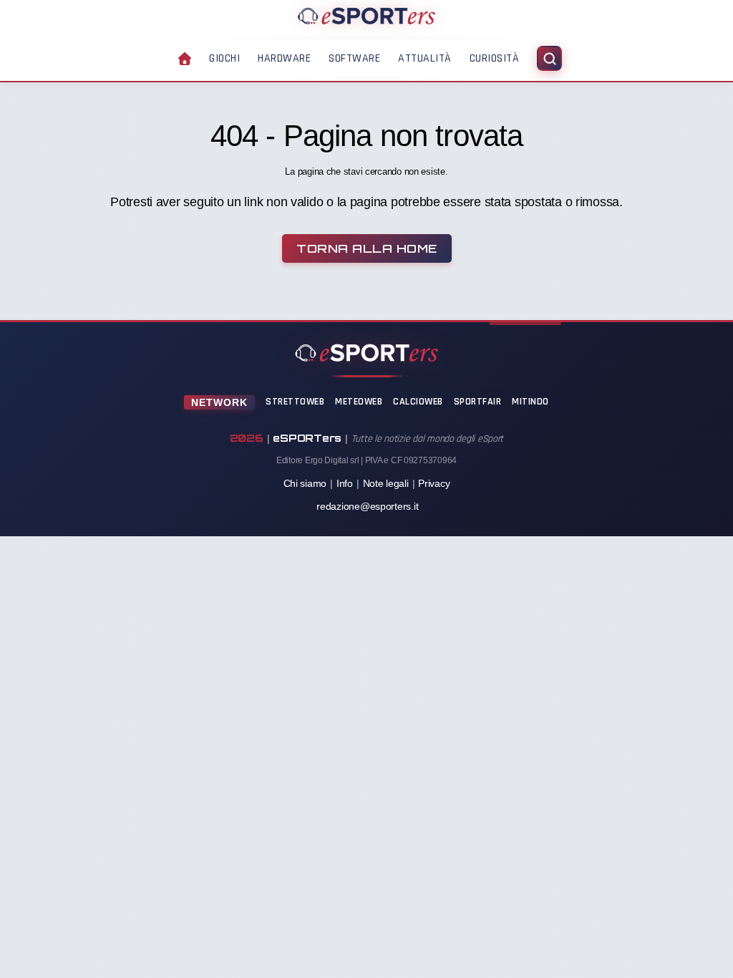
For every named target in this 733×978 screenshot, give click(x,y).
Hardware (284, 58)
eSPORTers (307, 438)
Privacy (434, 483)
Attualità (425, 58)
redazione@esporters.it (367, 506)
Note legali (386, 483)
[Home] (366, 15)
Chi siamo (305, 483)
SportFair (478, 401)
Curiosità (495, 58)
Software (354, 58)
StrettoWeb (295, 401)
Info (344, 483)
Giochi (224, 58)
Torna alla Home (366, 248)
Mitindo (530, 401)
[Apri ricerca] (549, 58)
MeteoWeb (358, 401)
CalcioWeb (418, 401)
